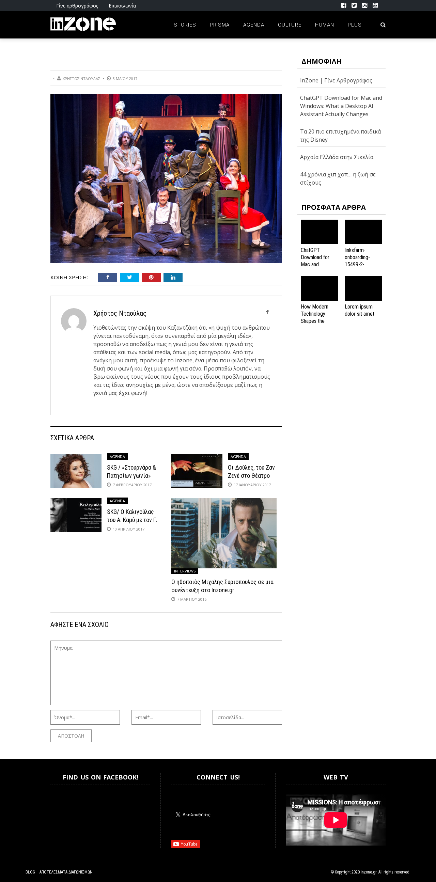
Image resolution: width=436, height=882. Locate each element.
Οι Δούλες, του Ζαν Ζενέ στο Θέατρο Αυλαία (251, 475)
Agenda (253, 25)
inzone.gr (368, 872)
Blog (30, 872)
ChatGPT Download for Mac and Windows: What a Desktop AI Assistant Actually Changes (341, 106)
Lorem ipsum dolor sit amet (359, 310)
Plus (355, 25)
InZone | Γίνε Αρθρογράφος (336, 80)
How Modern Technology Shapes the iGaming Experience (314, 320)
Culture (289, 25)
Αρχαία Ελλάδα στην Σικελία (336, 157)
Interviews (185, 570)
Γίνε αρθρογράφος (77, 5)
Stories (185, 25)
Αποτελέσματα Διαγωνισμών (66, 872)
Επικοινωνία (122, 5)
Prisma (220, 25)
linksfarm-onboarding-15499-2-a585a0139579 (361, 260)
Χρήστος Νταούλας (81, 78)
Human (324, 25)
